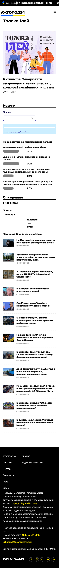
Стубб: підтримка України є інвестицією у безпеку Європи (33, 304)
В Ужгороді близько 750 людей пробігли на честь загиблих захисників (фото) (34, 405)
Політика (7, 462)
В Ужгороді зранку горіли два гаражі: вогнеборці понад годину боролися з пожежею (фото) (34, 354)
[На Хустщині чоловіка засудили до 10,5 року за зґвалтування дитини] (8, 245)
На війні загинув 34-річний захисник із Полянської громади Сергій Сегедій (34, 337)
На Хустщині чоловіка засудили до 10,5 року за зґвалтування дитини (35, 241)
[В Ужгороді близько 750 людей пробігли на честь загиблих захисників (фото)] (8, 408)
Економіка (8, 475)
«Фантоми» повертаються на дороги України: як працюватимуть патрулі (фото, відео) (35, 257)
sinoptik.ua (35, 234)
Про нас (26, 456)
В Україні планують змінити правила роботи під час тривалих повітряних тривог (34, 320)
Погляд (6, 468)
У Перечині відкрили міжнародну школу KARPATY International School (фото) (34, 274)
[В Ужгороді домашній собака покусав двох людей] (8, 294)
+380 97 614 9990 (31, 535)
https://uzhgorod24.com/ (24, 503)
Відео (6, 488)
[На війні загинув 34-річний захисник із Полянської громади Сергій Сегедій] (8, 340)
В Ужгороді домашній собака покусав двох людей (32, 290)
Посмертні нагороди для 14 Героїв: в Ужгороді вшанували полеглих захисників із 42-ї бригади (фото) (35, 388)
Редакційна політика (32, 462)
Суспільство (9, 456)
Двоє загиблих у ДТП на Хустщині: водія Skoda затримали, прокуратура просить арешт (35, 371)
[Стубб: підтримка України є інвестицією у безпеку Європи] (8, 308)
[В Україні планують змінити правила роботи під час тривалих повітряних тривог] (8, 323)
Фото (5, 481)
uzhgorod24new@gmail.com (17, 542)
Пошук (7, 112)
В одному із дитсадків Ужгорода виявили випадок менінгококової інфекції (34, 422)
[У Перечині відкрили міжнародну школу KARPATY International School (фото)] (8, 277)
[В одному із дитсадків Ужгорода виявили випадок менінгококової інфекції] (8, 425)
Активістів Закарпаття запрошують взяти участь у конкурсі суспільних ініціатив (28, 83)
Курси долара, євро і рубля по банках (17, 132)
